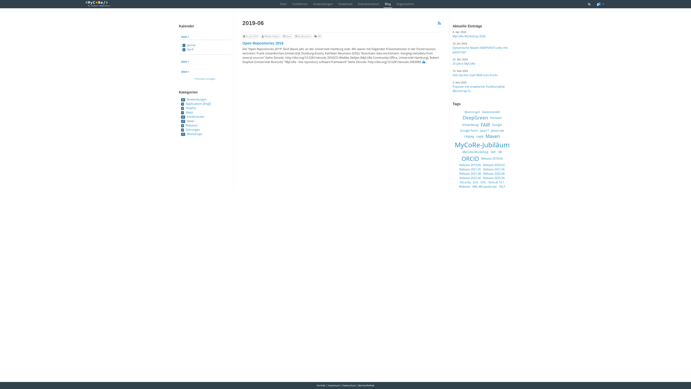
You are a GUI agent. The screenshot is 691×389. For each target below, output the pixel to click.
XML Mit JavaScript (484, 187)
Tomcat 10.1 (496, 182)
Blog (388, 4)
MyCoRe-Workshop (475, 152)
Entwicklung (470, 125)
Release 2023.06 (470, 178)
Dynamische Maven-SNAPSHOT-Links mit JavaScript (480, 50)
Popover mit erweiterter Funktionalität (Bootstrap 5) (479, 89)
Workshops (192, 134)
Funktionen (300, 4)
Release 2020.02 (494, 165)
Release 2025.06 (494, 178)
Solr (475, 182)
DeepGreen (475, 117)
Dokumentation (368, 4)
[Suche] (589, 4)
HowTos (189, 108)
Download (345, 4)
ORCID (470, 158)
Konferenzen (193, 117)
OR (500, 152)
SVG (483, 182)
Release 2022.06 (494, 174)
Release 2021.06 (494, 169)
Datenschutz (349, 385)
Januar (189, 45)
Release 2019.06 (470, 165)
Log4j (479, 136)
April (188, 49)
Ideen (187, 112)
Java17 (484, 131)
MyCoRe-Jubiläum (482, 144)
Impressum (334, 385)
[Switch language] (600, 4)
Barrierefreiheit (366, 385)
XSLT (502, 187)
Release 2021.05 (470, 169)
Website (464, 187)
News (188, 121)
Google (497, 125)
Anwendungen (323, 4)
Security (465, 182)
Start (283, 4)
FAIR (485, 125)
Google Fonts (469, 131)
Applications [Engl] (196, 104)
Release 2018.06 (492, 158)
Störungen (191, 130)
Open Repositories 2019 (262, 43)
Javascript (497, 131)
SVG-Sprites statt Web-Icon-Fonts (475, 75)
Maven (492, 136)
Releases (190, 125)
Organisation (405, 4)
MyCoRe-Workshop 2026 (469, 36)
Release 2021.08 (470, 174)
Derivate (496, 118)
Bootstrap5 (472, 112)
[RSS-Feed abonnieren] (439, 23)
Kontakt (321, 385)
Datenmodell (491, 112)
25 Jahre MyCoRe (464, 64)
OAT (493, 152)
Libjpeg (469, 136)
